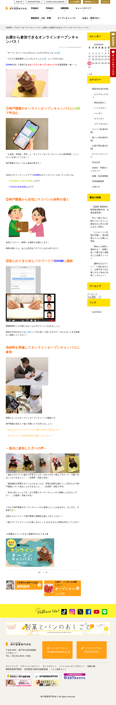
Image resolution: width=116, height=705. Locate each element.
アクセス (105, 2)
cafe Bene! (97, 312)
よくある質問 (74, 2)
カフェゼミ (99, 118)
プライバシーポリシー (30, 666)
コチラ (37, 181)
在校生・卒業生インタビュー (99, 169)
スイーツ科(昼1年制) (99, 130)
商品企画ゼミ (100, 102)
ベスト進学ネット (58, 669)
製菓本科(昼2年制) (100, 89)
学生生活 (96, 162)
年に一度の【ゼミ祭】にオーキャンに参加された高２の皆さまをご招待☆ (99, 222)
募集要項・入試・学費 (41, 18)
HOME (9, 27)
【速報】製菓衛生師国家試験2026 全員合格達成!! (99, 210)
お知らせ (96, 186)
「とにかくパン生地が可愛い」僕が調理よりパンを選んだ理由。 (99, 236)
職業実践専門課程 (14, 669)
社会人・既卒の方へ (91, 18)
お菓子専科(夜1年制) (99, 147)
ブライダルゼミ (101, 124)
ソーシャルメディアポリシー (72, 666)
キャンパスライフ (83, 8)
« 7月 (89, 74)
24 (89, 63)
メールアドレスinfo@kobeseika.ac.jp (58, 650)
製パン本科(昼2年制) (99, 139)
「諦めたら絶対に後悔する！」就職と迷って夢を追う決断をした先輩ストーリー (99, 252)
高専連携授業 (98, 181)
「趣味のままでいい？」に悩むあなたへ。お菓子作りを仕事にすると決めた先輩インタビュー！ (99, 269)
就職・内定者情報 (100, 176)
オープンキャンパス (67, 18)
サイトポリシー (49, 666)
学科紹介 (50, 8)
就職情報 (65, 8)
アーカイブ (92, 294)
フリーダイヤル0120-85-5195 (93, 650)
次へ (47, 572)
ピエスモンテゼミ (100, 95)
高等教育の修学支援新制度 (36, 669)
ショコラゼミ (100, 108)
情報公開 (91, 666)
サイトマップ (12, 666)
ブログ (17, 27)
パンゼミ (98, 113)
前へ (39, 572)
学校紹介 (35, 8)
